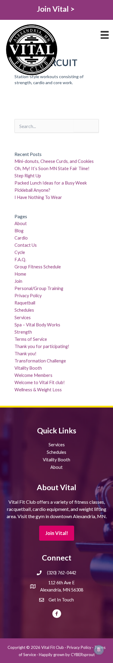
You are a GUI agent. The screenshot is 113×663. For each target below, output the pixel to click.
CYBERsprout (83, 654)
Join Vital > (56, 8)
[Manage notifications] (99, 650)
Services (22, 317)
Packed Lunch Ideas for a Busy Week (50, 182)
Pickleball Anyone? (32, 190)
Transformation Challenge (40, 360)
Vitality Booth (28, 368)
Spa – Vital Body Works (37, 324)
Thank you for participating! (41, 346)
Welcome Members (33, 375)
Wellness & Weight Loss (38, 389)
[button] (56, 533)
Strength (23, 332)
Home (20, 274)
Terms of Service (30, 339)
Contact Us (25, 245)
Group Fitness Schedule (37, 266)
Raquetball (24, 302)
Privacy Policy (28, 295)
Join (18, 281)
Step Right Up (27, 175)
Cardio (21, 237)
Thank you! (25, 353)
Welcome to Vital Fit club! (39, 382)
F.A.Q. (20, 259)
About (20, 223)
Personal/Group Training (38, 288)
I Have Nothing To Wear (38, 197)
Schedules (24, 310)
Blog (19, 230)
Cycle (19, 252)
